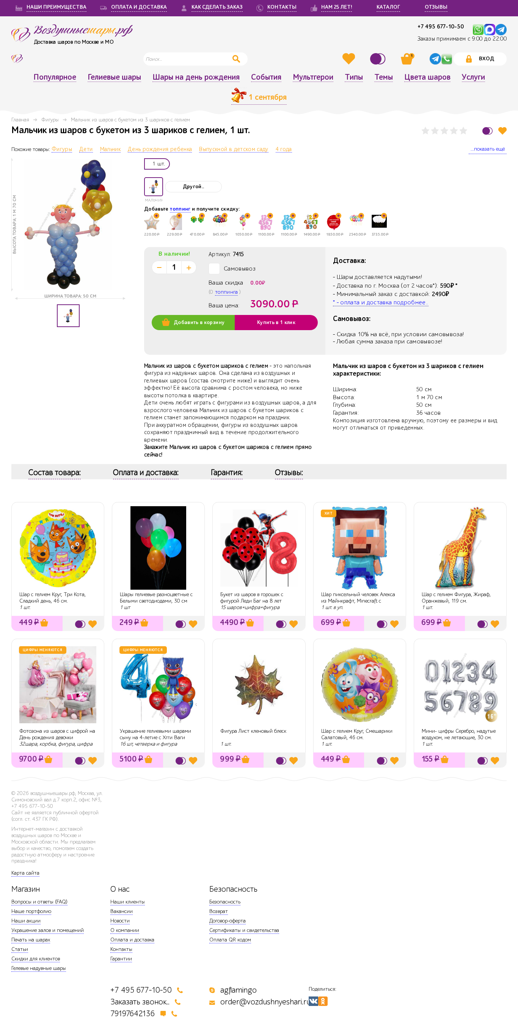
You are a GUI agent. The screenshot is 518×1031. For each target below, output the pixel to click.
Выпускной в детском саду (233, 149)
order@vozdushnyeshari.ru (265, 1002)
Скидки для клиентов (35, 958)
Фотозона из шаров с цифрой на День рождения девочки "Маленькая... (57, 737)
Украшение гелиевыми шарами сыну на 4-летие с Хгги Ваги (155, 734)
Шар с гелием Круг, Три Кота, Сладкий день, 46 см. (52, 597)
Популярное (54, 77)
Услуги (473, 77)
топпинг (180, 209)
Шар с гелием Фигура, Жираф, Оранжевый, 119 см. (456, 597)
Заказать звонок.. (140, 1002)
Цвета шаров (427, 77)
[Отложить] (502, 131)
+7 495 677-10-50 (441, 27)
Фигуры (50, 119)
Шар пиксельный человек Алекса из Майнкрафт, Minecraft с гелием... (358, 601)
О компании (124, 930)
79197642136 (132, 1014)
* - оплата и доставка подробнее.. (381, 302)
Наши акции (26, 921)
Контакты (121, 949)
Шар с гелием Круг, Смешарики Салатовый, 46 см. (356, 734)
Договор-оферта (227, 921)
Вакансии (121, 911)
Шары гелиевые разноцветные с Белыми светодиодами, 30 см (156, 597)
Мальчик (110, 149)
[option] (68, 224)
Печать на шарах (30, 940)
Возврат (218, 911)
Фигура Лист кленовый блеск (253, 731)
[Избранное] (349, 59)
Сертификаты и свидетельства (244, 930)
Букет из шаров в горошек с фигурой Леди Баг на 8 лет (251, 597)
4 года (284, 149)
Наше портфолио (31, 911)
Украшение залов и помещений (47, 930)
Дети (86, 149)
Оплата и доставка (132, 940)
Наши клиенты (127, 902)
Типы (354, 77)
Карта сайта (25, 873)
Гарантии (121, 958)
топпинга (226, 292)
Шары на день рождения (196, 77)
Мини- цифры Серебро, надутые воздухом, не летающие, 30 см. (459, 734)
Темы (383, 77)
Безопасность (224, 902)
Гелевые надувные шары (38, 968)
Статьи (19, 949)
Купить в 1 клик (276, 323)
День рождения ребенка (160, 149)
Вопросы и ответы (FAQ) (39, 902)
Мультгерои (313, 77)
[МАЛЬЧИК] (153, 186)
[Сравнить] (379, 59)
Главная (20, 119)
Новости (120, 921)
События (266, 77)
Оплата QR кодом (230, 940)
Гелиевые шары (114, 77)
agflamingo (238, 990)
